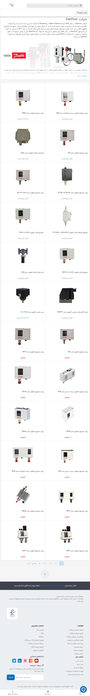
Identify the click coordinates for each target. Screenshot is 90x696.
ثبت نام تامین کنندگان (75, 675)
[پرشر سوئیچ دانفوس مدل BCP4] (67, 534)
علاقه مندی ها (78, 668)
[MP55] (23, 494)
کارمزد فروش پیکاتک (76, 633)
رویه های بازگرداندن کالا (75, 644)
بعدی (34, 563)
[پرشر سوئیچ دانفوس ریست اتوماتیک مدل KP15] (23, 454)
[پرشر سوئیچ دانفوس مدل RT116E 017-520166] (67, 176)
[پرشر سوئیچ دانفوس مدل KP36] (23, 335)
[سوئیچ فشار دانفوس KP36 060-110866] (67, 255)
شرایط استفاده (78, 650)
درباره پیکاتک (78, 654)
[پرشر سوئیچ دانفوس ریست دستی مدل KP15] (67, 375)
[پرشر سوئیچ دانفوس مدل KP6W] (67, 414)
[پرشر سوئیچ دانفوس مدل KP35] (23, 375)
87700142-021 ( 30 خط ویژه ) (52, 585)
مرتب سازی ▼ (82, 13)
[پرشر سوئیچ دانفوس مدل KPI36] (23, 96)
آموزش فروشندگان (37, 647)
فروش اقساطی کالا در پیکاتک (34, 640)
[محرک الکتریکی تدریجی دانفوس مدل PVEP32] (67, 295)
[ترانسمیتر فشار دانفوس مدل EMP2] (23, 136)
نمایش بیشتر (82, 76)
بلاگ (42, 633)
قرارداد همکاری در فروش (75, 640)
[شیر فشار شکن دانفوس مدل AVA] (23, 255)
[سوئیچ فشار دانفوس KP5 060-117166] (23, 215)
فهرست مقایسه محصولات (74, 671)
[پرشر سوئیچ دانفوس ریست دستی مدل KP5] (67, 454)
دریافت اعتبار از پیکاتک (36, 644)
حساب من (79, 661)
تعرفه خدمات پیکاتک (76, 630)
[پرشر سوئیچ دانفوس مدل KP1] (67, 136)
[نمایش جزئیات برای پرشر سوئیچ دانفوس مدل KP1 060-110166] (23, 176)
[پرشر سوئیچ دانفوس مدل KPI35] (23, 414)
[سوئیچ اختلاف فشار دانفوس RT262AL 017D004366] (67, 215)
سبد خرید (80, 664)
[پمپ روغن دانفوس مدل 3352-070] (23, 295)
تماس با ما (40, 630)
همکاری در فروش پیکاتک (74, 637)
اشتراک (10, 677)
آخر (28, 563)
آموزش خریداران (38, 650)
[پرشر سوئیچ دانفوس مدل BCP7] (23, 534)
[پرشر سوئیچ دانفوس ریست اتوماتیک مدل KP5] (67, 96)
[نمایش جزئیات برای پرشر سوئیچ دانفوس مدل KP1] (67, 335)
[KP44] (67, 494)
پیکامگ (41, 637)
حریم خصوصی (78, 647)
